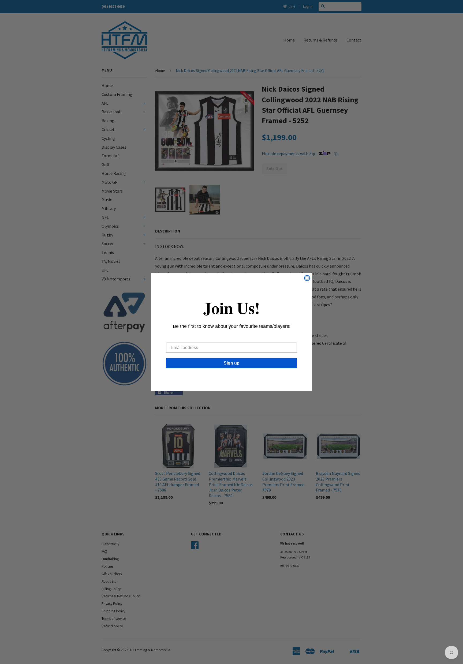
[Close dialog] (307, 278)
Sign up (232, 363)
